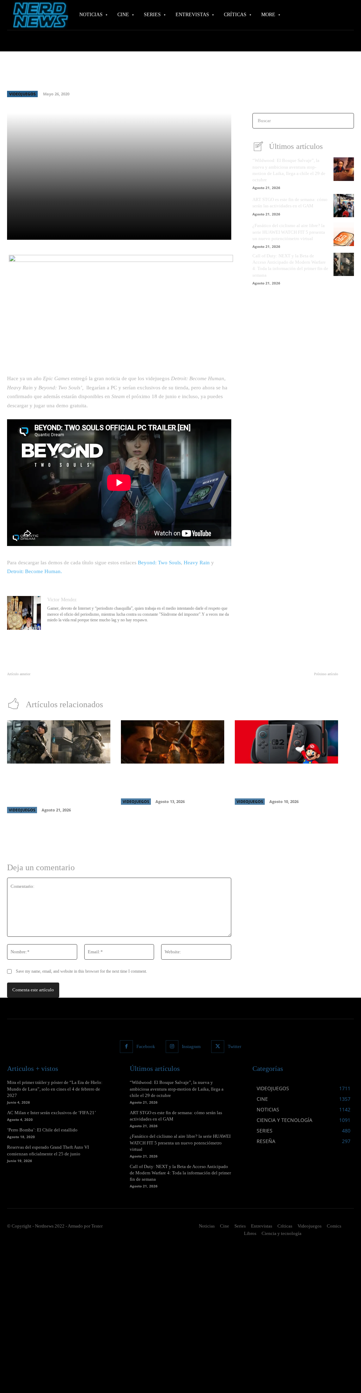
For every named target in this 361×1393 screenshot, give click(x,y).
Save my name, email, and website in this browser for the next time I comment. (81, 971)
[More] (207, 230)
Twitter (234, 1046)
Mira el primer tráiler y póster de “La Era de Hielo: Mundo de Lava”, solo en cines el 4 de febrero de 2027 (55, 1089)
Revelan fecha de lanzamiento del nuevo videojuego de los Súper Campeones (81, 681)
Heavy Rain (197, 562)
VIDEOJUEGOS (22, 93)
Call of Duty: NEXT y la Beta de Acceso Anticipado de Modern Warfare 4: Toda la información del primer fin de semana (180, 1173)
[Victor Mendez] (24, 613)
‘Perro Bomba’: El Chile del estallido (42, 1129)
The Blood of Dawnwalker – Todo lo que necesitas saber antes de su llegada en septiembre (170, 782)
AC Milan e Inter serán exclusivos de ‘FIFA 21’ (51, 1112)
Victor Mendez (62, 599)
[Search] (346, 121)
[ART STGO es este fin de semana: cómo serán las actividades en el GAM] (344, 205)
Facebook (145, 1046)
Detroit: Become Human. (34, 571)
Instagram (191, 1046)
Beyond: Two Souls (159, 562)
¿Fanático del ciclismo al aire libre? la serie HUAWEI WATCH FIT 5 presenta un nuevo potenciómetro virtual (288, 232)
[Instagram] (172, 1046)
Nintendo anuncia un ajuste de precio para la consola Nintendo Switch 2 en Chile (283, 782)
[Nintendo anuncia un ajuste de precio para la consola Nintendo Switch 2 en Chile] (286, 742)
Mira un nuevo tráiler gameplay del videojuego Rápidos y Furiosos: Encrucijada (261, 681)
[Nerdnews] (39, 15)
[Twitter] (217, 1046)
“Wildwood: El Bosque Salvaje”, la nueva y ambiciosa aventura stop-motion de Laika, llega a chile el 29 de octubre (177, 1089)
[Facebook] (126, 1046)
